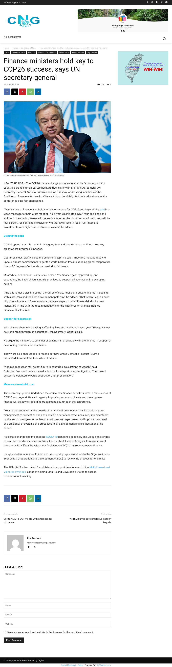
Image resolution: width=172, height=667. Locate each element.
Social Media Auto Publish (72, 665)
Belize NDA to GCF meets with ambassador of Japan (28, 520)
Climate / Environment (47, 52)
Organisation (92, 52)
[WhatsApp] (30, 92)
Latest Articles (78, 52)
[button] (164, 39)
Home (6, 47)
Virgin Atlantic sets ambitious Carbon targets (90, 520)
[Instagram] (152, 2)
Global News (64, 52)
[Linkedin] (157, 2)
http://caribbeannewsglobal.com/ (41, 543)
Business (31, 52)
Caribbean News (28, 47)
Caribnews (33, 538)
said (102, 209)
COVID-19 (52, 436)
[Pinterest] (22, 92)
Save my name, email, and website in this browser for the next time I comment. (50, 632)
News (15, 47)
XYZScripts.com (104, 665)
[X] (162, 2)
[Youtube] (166, 2)
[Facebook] (148, 2)
